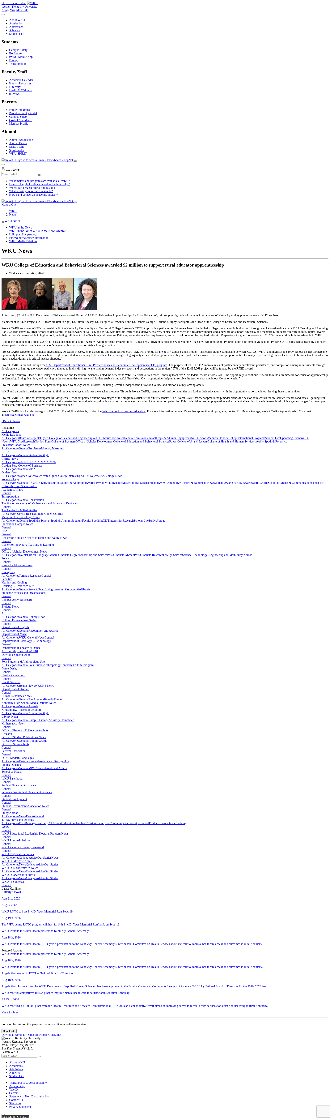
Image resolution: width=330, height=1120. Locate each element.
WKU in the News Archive (49, 231)
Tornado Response (30, 575)
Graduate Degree (68, 555)
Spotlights (34, 520)
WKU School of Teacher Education (124, 411)
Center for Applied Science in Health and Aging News (34, 537)
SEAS (101, 475)
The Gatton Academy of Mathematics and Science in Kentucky (40, 503)
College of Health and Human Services (231, 441)
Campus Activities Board (17, 599)
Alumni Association (21, 139)
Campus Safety (18, 50)
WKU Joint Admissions (16, 840)
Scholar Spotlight (50, 520)
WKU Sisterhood (12, 778)
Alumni (33, 740)
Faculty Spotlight (92, 520)
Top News (117, 438)
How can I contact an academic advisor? (33, 194)
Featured (24, 761)
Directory (15, 86)
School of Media (12, 771)
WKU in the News (20, 227)
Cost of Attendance (20, 120)
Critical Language (38, 555)
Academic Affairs (12, 489)
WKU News (12, 221)
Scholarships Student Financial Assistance (27, 792)
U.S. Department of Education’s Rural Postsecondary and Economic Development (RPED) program (106, 365)
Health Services (11, 682)
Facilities (7, 579)
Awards (33, 706)
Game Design (10, 668)
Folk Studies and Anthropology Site (23, 661)
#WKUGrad (16, 441)
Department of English (15, 627)
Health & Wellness (20, 90)
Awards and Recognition (54, 761)
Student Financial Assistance (19, 785)
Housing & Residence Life (18, 586)
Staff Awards (260, 482)
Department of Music (14, 634)
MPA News (35, 768)
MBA (32, 469)
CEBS (5, 451)
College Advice (28, 857)
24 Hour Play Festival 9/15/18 (20, 651)
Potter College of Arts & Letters (188, 441)
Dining (13, 60)
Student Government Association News (25, 806)
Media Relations (11, 434)
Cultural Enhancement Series (19, 620)
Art (4, 613)
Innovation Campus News (17, 524)
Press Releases (27, 513)
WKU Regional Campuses (18, 854)
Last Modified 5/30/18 (15, 1116)
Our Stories (44, 857)
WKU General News (31, 637)
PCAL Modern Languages (18, 757)
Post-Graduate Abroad (120, 555)
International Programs (251, 438)
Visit (12, 10)
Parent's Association (14, 751)
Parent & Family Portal (23, 113)
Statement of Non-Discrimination (29, 1096)
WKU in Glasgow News (17, 861)
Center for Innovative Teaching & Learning (28, 544)
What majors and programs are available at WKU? (39, 180)
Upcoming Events (291, 438)
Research (29, 441)
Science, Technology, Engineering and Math (209, 555)
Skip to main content (14, 3)
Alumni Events (18, 143)
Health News (27, 685)
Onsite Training (177, 823)
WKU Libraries (101, 438)
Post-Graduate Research (148, 555)
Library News (10, 716)
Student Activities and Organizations (23, 592)
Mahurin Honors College (223, 438)
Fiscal (22, 823)
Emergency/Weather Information (29, 237)
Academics (16, 23)
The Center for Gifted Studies (19, 510)
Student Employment (14, 799)
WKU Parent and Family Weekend (23, 847)
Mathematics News (13, 723)
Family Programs (19, 109)
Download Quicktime (48, 1034)
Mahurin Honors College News (21, 517)
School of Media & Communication (289, 482)
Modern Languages (110, 482)
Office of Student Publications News (24, 737)
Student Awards (223, 482)
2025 (46, 462)
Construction (36, 500)
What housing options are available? (31, 191)
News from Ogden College (51, 475)
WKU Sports (200, 438)
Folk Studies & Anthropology (72, 482)
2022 (28, 462)
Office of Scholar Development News (24, 551)
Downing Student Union (16, 654)
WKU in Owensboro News (18, 874)
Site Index (15, 1103)
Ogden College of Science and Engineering (66, 438)
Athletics (14, 30)
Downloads (9, 1031)
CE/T (106, 520)
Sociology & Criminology (165, 482)
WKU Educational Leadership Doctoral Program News (35, 833)
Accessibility (17, 1086)
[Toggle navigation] (3, 222)
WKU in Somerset (13, 881)
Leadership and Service (93, 555)
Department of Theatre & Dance (21, 647)
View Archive (10, 1012)
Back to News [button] (11, 421)
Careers (13, 1093)
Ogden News (10, 472)
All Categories (10, 431)
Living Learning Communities (63, 589)
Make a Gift (16, 146)
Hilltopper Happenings (23, 234)
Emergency (8, 572)
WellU (5, 826)
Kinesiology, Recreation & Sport (21, 709)
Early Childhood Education (58, 823)
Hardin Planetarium (13, 675)
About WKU (17, 20)
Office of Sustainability (15, 744)
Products (154, 823)
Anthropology (52, 665)
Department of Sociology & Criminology (26, 641)
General (128, 438)
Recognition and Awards (43, 630)
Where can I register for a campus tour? (33, 187)
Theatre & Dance (191, 482)
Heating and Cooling (14, 582)
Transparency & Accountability (28, 1082)
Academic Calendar (21, 80)
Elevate (85, 589)
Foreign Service (172, 555)
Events (23, 555)
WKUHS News (44, 685)
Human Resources (20, 83)
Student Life (16, 33)
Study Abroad (157, 520)
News (12, 214)
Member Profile (18, 123)
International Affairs (55, 768)
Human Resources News (17, 696)
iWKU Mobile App (21, 56)
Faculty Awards (242, 482)
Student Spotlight (38, 455)
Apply (5, 10)
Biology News (113, 475)
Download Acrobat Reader (18, 1034)
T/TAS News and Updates (18, 819)
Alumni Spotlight (71, 520)
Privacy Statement (20, 1106)
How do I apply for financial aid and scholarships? (39, 184)
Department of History (15, 689)
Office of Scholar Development (94, 441)
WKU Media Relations (23, 241)
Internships (116, 520)
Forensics (281, 441)
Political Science (140, 482)
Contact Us (16, 1099)
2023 (34, 462)
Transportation (18, 63)
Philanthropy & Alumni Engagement (170, 438)
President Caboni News (16, 445)
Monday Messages (52, 448)
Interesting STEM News (82, 475)
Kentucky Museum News (17, 565)
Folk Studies (36, 665)
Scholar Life (141, 520)
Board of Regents (29, 438)
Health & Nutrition (86, 823)
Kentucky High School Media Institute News (29, 702)
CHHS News (10, 458)
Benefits (49, 699)
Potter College (10, 479)
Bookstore (15, 53)
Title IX (14, 1089)
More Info (22, 10)
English (49, 482)
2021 (22, 462)
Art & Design (36, 482)
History (94, 482)
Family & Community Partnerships (118, 823)
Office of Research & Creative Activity (25, 730)
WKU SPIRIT (18, 153)
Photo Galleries (45, 513)
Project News (36, 589)
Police (5, 558)
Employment (36, 699)
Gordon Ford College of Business (55, 441)
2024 (40, 462)
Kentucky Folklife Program (77, 665)
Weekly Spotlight (265, 441)
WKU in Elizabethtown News (20, 868)
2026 (52, 462)
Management (34, 823)
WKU (13, 211)
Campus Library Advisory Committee (51, 720)
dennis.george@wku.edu (19, 414)
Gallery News (36, 616)
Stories (59, 513)
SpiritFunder (16, 150)
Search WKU (11, 170)
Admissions (16, 26)
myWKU (14, 93)
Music (126, 482)
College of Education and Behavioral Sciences (141, 441)
